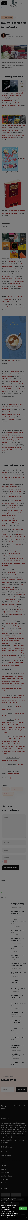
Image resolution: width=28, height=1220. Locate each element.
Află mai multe (14, 1218)
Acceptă (23, 1208)
